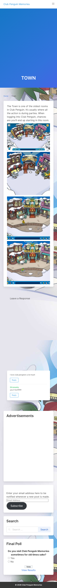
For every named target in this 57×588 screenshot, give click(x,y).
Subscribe (17, 505)
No (12, 561)
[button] (53, 4)
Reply (14, 380)
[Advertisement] (28, 45)
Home (6, 96)
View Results (28, 570)
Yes (12, 558)
